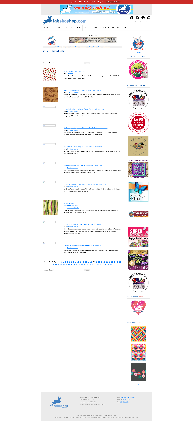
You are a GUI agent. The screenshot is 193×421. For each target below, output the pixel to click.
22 (107, 262)
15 (88, 262)
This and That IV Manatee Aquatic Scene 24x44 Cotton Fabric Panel (84, 147)
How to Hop (70, 28)
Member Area (74, 47)
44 (95, 264)
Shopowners (128, 28)
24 (112, 262)
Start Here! (47, 28)
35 (71, 264)
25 (114, 262)
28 (53, 264)
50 (111, 264)
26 (117, 262)
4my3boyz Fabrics (72, 111)
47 (103, 264)
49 (108, 264)
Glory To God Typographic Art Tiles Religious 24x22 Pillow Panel (82, 245)
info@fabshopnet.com (128, 397)
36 (74, 264)
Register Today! (113, 2)
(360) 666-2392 (126, 400)
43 (92, 264)
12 (80, 262)
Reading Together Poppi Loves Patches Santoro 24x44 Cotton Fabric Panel (85, 128)
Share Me (138, 52)
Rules (142, 22)
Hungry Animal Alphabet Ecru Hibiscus (75, 71)
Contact (148, 22)
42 (90, 264)
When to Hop (106, 47)
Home (131, 22)
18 (96, 262)
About (137, 22)
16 (91, 262)
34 (69, 264)
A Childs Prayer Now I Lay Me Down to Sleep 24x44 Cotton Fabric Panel (85, 184)
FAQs (94, 47)
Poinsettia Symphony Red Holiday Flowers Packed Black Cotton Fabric (84, 109)
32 (64, 264)
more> (141, 297)
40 (84, 264)
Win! (78, 28)
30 (58, 264)
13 (83, 262)
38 (79, 264)
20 (101, 262)
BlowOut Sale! (116, 28)
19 (99, 262)
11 (78, 262)
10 (75, 262)
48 (105, 264)
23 (109, 262)
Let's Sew (70, 73)
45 (98, 264)
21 (104, 262)
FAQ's (95, 28)
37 (77, 264)
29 (56, 264)
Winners (87, 28)
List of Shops (59, 28)
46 (100, 264)
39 (82, 264)
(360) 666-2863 (124, 402)
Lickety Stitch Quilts (73, 92)
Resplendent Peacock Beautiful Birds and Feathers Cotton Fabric (83, 165)
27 (120, 262)
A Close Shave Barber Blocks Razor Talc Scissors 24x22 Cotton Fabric (84, 224)
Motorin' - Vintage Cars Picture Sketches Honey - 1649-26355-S (82, 90)
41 (87, 264)
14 (86, 262)
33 (66, 264)
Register (65, 47)
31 (61, 264)
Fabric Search (105, 28)
